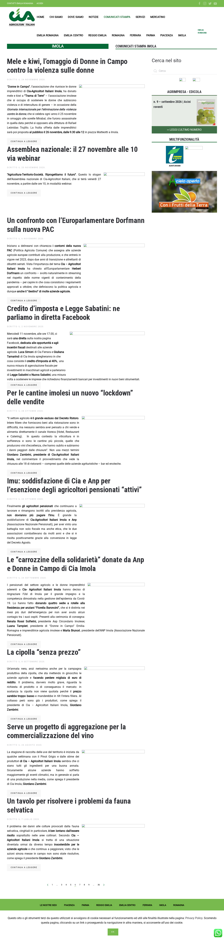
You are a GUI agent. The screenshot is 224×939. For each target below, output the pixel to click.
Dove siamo (75, 17)
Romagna (118, 35)
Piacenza (166, 35)
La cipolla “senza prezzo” (44, 652)
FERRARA (147, 905)
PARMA (85, 905)
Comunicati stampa (117, 17)
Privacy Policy (193, 918)
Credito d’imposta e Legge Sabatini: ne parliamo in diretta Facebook (63, 313)
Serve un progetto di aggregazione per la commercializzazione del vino (66, 731)
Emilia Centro (73, 35)
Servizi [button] (140, 17)
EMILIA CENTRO (127, 905)
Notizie (94, 17)
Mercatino (157, 17)
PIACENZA (69, 905)
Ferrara (135, 35)
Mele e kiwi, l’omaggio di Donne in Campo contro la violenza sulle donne (67, 65)
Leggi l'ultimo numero (184, 129)
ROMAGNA (178, 905)
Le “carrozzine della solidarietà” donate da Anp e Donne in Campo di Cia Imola (75, 564)
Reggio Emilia (97, 35)
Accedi (40, 3)
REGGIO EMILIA (104, 905)
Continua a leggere (24, 141)
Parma (150, 35)
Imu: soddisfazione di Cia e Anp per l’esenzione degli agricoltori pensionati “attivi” (74, 485)
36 (99, 885)
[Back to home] (22, 17)
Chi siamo (56, 17)
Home (40, 17)
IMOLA (162, 905)
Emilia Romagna (48, 35)
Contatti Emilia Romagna (20, 3)
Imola (182, 35)
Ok (113, 932)
